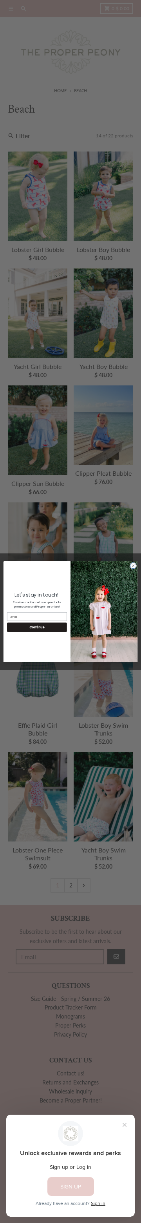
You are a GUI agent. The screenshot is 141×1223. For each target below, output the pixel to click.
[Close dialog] (133, 565)
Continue (36, 627)
